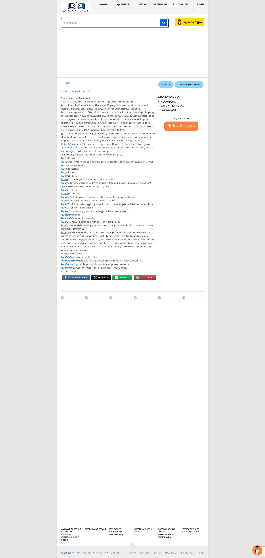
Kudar (142, 4)
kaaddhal (65, 215)
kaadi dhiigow (68, 257)
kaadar (64, 211)
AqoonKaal (168, 101)
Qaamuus (123, 4)
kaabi (63, 183)
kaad (63, 204)
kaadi (63, 222)
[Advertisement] (132, 50)
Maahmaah (160, 4)
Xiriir (201, 4)
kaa (62, 158)
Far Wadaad (168, 110)
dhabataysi (84, 98)
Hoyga (103, 4)
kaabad (64, 179)
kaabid (64, 190)
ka (62, 105)
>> (75, 271)
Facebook (165, 84)
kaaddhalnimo (68, 218)
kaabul (64, 200)
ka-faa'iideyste (68, 144)
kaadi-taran (67, 264)
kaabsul (65, 197)
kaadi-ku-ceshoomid (71, 260)
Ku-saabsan (180, 4)
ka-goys (65, 154)
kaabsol (65, 193)
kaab (63, 176)
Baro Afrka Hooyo (172, 105)
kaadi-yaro (66, 268)
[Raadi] (163, 22)
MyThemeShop (111, 553)
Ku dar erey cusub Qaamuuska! (75, 91)
